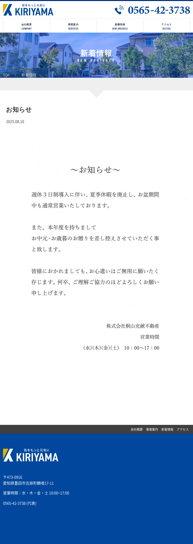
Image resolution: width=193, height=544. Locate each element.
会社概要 (137, 429)
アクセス (183, 429)
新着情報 (167, 429)
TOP (6, 75)
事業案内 (152, 429)
